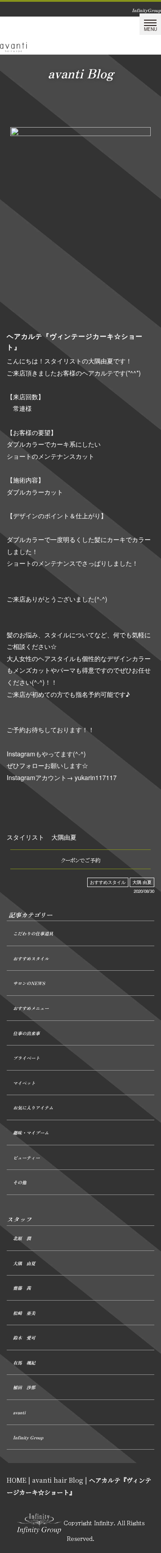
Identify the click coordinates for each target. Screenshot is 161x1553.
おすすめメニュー (31, 1008)
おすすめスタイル (108, 882)
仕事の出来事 (26, 1033)
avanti (19, 1412)
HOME (16, 1480)
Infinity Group (28, 1437)
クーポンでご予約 (81, 860)
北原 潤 (22, 1238)
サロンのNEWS (29, 983)
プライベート (26, 1057)
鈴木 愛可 (24, 1337)
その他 (19, 1182)
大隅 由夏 (142, 882)
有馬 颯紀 (24, 1362)
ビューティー (26, 1157)
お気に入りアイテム (33, 1107)
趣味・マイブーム (31, 1132)
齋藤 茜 (22, 1287)
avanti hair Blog (57, 1480)
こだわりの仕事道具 (33, 933)
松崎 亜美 (24, 1313)
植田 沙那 (24, 1387)
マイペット (24, 1082)
